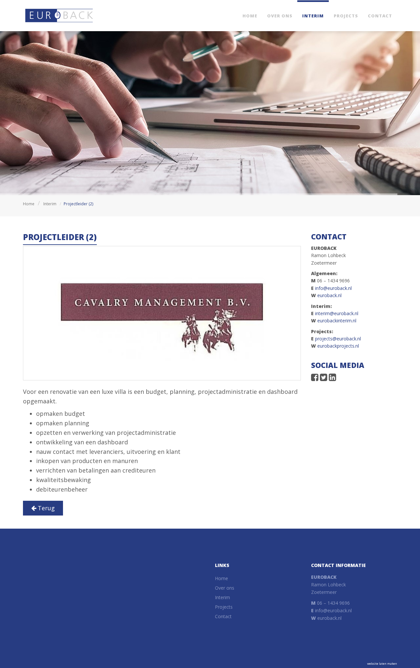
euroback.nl (329, 295)
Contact (380, 16)
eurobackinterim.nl (336, 320)
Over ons (279, 16)
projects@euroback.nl (338, 338)
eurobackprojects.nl (338, 346)
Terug (45, 508)
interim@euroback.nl (336, 313)
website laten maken (382, 663)
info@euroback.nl (333, 288)
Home (249, 16)
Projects (346, 16)
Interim (313, 16)
